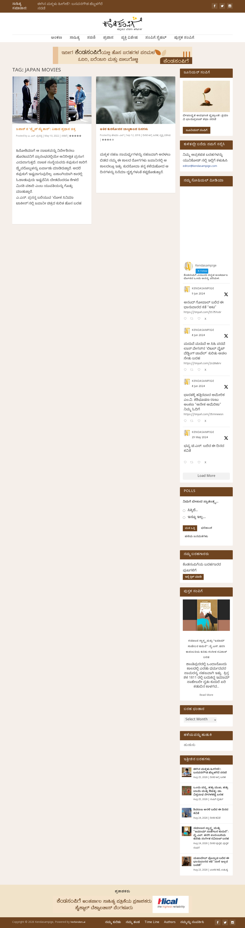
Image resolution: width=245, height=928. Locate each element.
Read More (206, 695)
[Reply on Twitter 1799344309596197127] (186, 370)
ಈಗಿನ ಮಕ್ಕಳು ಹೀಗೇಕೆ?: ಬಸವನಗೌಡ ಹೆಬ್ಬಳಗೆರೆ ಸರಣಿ (70, 6)
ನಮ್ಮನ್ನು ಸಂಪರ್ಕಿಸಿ (192, 923)
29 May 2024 (200, 438)
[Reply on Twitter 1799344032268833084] (186, 421)
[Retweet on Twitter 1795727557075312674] (192, 462)
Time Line (152, 923)
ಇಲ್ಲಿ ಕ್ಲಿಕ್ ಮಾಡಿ (193, 577)
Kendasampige (203, 289)
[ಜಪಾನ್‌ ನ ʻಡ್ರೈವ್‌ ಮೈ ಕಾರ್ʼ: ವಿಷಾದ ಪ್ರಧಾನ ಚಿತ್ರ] (51, 100)
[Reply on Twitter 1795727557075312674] (186, 462)
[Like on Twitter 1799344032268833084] (200, 421)
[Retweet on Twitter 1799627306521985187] (192, 319)
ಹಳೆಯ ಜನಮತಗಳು (196, 537)
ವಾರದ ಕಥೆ (215, 870)
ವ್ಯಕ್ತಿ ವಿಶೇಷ (129, 38)
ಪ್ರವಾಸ (108, 38)
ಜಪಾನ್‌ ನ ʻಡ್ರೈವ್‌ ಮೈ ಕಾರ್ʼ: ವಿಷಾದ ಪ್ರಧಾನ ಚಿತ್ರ (46, 129)
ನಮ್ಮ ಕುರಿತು (113, 923)
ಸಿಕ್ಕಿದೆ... (193, 510)
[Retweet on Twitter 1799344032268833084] (192, 421)
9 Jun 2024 (198, 294)
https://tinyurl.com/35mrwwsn (203, 415)
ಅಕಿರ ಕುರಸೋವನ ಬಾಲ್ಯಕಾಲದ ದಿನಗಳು (124, 129)
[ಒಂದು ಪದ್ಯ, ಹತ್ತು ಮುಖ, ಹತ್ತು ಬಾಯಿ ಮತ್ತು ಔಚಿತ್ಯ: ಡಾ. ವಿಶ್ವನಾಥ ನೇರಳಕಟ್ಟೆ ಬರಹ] (186, 790)
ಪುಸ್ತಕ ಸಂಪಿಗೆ (184, 38)
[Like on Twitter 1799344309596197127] (200, 370)
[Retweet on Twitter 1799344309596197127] (192, 370)
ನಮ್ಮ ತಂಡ (133, 923)
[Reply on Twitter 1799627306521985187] (186, 319)
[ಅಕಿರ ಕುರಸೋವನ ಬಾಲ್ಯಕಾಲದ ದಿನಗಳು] (135, 100)
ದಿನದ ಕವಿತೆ (215, 818)
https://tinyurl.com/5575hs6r (202, 313)
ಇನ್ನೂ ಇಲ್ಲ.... (197, 517)
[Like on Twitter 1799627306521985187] (200, 319)
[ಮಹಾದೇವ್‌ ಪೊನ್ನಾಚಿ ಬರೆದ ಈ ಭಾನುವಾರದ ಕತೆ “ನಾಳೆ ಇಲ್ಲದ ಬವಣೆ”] (186, 861)
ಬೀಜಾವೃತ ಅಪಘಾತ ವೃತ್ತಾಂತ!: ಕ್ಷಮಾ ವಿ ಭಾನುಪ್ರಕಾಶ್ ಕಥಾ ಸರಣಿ (205, 118)
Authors (170, 923)
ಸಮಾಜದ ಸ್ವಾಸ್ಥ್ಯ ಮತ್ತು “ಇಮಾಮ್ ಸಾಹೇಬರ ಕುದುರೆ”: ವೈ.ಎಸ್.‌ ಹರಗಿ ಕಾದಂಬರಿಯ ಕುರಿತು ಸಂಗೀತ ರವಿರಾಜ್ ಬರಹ (211, 834)
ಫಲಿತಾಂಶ (206, 528)
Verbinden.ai (77, 922)
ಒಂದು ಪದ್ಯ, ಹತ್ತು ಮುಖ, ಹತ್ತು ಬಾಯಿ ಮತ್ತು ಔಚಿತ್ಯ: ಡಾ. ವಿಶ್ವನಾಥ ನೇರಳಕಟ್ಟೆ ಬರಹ (210, 791)
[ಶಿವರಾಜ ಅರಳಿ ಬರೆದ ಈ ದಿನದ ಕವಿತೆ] (186, 812)
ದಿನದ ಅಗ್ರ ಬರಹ (150, 135)
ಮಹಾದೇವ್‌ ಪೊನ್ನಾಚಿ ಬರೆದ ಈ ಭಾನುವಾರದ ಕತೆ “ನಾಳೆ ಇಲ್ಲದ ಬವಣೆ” (211, 862)
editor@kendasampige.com (200, 166)
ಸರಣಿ (91, 38)
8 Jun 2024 (198, 336)
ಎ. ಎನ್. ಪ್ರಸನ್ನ (35, 136)
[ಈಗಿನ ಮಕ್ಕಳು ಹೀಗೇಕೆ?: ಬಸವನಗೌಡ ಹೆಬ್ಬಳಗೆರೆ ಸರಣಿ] (186, 772)
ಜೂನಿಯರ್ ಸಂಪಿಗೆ (196, 131)
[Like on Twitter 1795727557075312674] (200, 462)
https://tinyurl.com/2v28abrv (202, 364)
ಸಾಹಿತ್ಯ (74, 38)
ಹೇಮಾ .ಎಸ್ (118, 135)
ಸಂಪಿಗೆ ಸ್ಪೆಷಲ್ (156, 38)
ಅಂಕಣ (56, 38)
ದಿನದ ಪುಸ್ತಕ (215, 843)
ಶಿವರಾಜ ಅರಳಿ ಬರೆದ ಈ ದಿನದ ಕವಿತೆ (210, 811)
